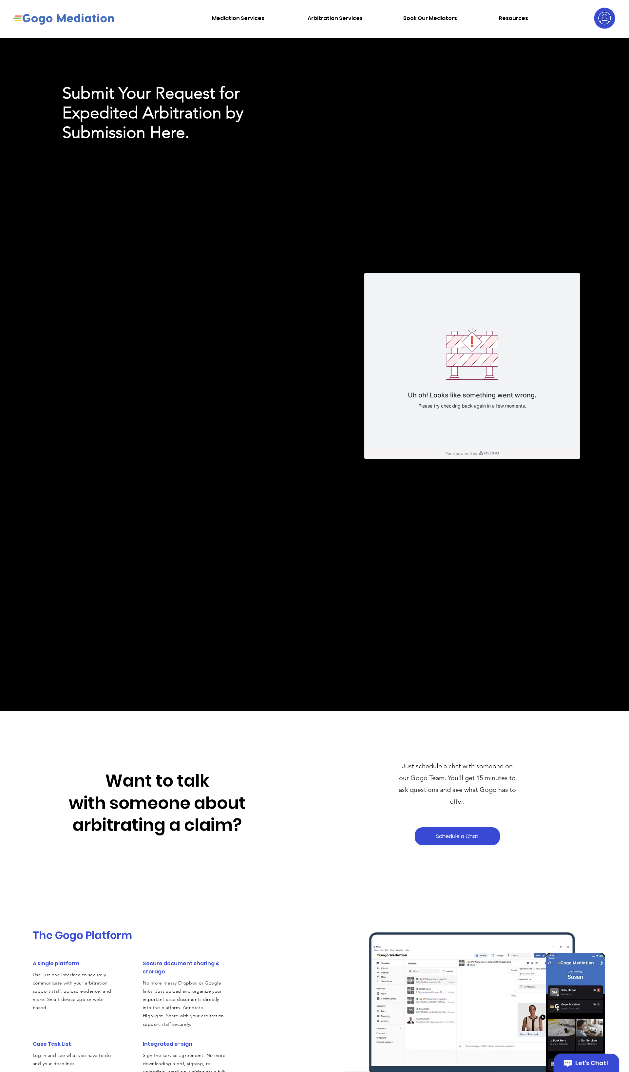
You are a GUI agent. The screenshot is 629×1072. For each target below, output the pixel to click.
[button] (255, 18)
